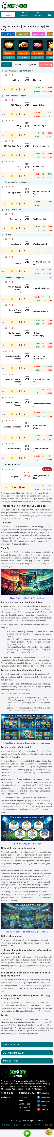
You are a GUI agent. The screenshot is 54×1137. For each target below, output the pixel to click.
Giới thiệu (5, 1097)
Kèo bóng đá (24, 1107)
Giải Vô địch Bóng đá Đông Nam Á (19, 71)
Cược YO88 (23, 34)
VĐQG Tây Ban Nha (13, 210)
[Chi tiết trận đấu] (6, 75)
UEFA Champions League (15, 96)
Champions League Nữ (14, 278)
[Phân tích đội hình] (9, 75)
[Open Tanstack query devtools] (49, 1132)
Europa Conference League (17, 182)
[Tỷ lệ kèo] (13, 75)
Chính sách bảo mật (43, 1125)
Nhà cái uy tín (24, 1110)
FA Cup (8, 235)
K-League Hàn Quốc (13, 464)
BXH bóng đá (24, 1104)
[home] (14, 5)
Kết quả (22, 1100)
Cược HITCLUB (8, 34)
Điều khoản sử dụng (22, 1125)
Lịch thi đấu (24, 1097)
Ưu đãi (9, 57)
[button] (49, 49)
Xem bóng (47, 64)
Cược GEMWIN (38, 34)
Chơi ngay (9, 53)
